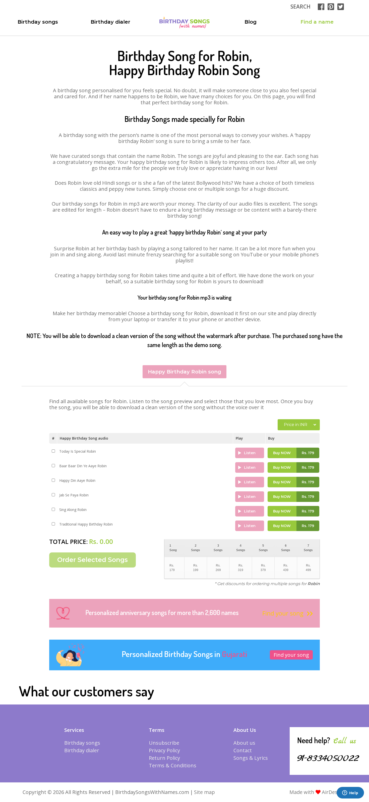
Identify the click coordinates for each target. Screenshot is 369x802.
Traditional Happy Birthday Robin (86, 524)
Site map (204, 792)
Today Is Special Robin (77, 451)
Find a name (317, 22)
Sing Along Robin (73, 509)
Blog (250, 22)
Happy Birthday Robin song (184, 372)
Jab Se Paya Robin (74, 495)
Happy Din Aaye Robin (77, 480)
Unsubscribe (164, 742)
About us (244, 742)
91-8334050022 (328, 758)
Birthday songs (38, 22)
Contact (242, 750)
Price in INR (295, 424)
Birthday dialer (110, 22)
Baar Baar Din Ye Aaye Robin (83, 465)
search (300, 6)
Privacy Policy (164, 750)
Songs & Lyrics (250, 757)
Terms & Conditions (172, 765)
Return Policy (164, 757)
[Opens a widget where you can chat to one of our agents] (350, 793)
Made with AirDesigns (318, 792)
